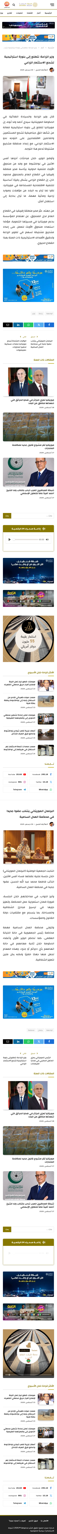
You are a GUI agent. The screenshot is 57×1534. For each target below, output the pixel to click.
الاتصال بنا (44, 1520)
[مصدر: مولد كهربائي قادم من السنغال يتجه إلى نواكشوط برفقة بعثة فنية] (46, 701)
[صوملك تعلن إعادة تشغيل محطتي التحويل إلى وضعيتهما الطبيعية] (46, 718)
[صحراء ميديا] (28, 4)
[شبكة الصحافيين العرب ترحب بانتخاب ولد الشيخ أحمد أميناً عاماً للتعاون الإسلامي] (28, 472)
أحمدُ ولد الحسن (42, 69)
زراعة (41, 313)
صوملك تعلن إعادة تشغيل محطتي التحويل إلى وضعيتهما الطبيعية (19, 716)
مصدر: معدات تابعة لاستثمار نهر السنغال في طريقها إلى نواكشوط (19, 748)
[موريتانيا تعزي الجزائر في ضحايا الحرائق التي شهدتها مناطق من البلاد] (28, 381)
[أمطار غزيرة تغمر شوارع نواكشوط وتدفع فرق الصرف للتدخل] (46, 734)
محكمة (31, 1030)
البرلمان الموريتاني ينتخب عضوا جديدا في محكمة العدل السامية (41, 344)
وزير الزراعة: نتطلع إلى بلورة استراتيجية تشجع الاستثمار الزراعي (14, 1061)
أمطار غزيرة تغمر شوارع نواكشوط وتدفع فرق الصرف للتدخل (19, 732)
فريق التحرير (33, 1520)
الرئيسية (48, 13)
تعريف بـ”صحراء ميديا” (17, 1520)
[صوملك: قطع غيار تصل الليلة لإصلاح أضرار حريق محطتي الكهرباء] (46, 685)
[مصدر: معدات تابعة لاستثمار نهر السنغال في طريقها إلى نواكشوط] (46, 750)
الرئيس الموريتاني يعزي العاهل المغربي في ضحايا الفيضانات (42, 1061)
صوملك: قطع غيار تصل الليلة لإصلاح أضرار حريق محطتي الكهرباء (19, 683)
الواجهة (49, 313)
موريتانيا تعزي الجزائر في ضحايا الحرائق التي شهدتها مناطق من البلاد (32, 401)
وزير (33, 313)
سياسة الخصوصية (37, 1531)
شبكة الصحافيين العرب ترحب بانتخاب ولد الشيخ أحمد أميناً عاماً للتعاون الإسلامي (30, 492)
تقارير (9, 13)
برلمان (40, 1030)
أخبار (39, 13)
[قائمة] (52, 4)
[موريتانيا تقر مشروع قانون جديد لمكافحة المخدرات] (28, 427)
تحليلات (19, 13)
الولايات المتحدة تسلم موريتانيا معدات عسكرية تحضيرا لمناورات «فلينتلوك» (15, 345)
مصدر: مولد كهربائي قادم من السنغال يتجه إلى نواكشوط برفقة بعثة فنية (19, 700)
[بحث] (14, 4)
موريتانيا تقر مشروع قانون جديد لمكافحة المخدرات (33, 446)
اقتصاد (30, 13)
